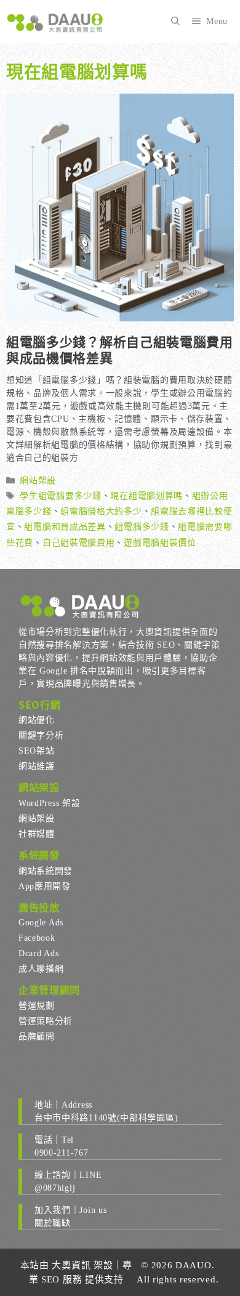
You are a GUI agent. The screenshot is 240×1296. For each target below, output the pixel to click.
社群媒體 (36, 834)
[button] (175, 21)
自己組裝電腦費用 (78, 542)
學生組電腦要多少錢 (60, 496)
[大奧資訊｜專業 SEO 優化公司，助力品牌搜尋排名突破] (55, 21)
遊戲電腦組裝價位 (160, 542)
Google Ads (40, 922)
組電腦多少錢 (141, 526)
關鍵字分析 (41, 735)
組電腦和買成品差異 (64, 526)
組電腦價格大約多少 (101, 511)
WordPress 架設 (49, 803)
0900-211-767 (61, 1152)
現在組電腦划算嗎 (146, 496)
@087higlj (54, 1188)
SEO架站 (36, 750)
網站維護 (36, 766)
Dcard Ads (38, 953)
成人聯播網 (41, 968)
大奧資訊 (71, 1265)
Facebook (36, 938)
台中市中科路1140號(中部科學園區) (106, 1117)
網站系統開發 (45, 870)
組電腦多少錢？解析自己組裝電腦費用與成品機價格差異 (119, 349)
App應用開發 (44, 886)
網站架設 (38, 480)
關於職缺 (52, 1223)
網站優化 (36, 720)
